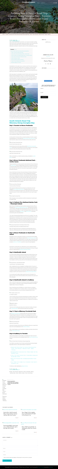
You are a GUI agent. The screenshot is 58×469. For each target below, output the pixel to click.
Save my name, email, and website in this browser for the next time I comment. (18, 457)
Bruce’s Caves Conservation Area (29, 138)
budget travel (20, 371)
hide (15, 49)
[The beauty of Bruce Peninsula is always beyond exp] (53, 77)
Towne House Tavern (16, 330)
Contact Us (43, 2)
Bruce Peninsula (15, 371)
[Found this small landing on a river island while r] (53, 72)
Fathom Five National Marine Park (21, 207)
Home (13, 2)
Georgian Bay (28, 371)
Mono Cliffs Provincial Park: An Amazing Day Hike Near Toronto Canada (29, 428)
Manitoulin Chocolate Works (31, 271)
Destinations (17, 2)
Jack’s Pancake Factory (33, 337)
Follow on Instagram (49, 80)
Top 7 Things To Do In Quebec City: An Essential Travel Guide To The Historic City (29, 414)
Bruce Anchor (28, 211)
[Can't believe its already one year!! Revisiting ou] (43, 77)
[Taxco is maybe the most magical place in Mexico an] (43, 72)
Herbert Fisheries (26, 326)
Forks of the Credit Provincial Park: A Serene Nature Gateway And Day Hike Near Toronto (10, 414)
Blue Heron (22, 211)
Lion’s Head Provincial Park (19, 189)
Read (16, 417)
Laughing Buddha (14, 308)
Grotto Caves (13, 165)
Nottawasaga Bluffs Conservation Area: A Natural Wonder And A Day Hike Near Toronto (10, 427)
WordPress (51, 467)
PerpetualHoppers (28, 2)
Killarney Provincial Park (15, 313)
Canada (24, 371)
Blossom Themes (41, 467)
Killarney (32, 371)
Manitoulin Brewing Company (25, 249)
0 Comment (29, 26)
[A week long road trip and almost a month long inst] (48, 77)
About (38, 2)
